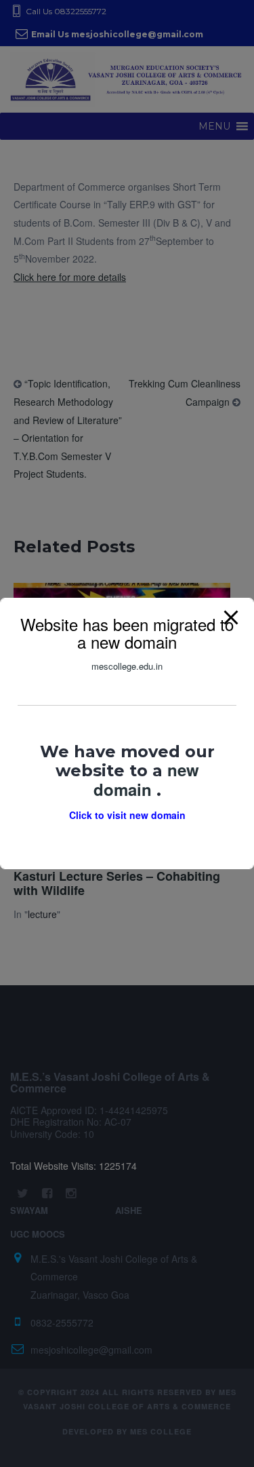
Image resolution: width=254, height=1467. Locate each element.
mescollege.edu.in (127, 666)
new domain (146, 779)
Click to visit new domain (127, 815)
